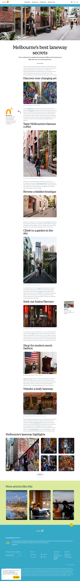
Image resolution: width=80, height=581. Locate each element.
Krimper (38, 425)
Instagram (45, 554)
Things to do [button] (43, 2)
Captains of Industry (28, 378)
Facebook (34, 554)
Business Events (68, 555)
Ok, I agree (16, 577)
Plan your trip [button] (51, 2)
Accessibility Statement (56, 557)
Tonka (33, 333)
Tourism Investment (68, 557)
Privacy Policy (56, 554)
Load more (40, 474)
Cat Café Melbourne (34, 429)
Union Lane (31, 110)
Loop (39, 288)
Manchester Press (41, 183)
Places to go (7, 5)
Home (2, 5)
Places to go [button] (35, 2)
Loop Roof (40, 291)
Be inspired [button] (27, 2)
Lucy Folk (47, 222)
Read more (14, 544)
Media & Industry (68, 554)
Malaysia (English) (10, 555)
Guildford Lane (36, 422)
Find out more (12, 571)
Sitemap (55, 559)
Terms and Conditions (58, 555)
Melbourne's (30, 108)
